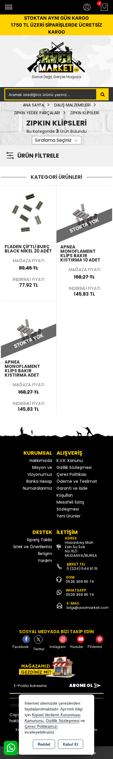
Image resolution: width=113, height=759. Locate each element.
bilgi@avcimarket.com (88, 607)
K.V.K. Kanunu (70, 460)
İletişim (45, 554)
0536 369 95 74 (80, 581)
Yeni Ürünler (69, 516)
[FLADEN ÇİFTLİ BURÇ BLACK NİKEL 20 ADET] (28, 212)
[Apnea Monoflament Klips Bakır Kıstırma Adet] (28, 328)
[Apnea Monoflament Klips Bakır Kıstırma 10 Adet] (84, 212)
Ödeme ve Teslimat (77, 481)
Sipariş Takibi (39, 540)
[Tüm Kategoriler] (8, 7)
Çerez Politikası (71, 474)
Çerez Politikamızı (41, 726)
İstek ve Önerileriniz (32, 547)
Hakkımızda (41, 460)
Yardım (45, 560)
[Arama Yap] (103, 94)
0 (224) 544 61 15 (82, 568)
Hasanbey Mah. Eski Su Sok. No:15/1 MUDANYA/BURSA (81, 549)
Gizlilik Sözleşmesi (74, 467)
